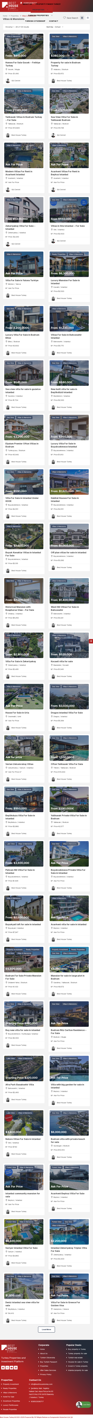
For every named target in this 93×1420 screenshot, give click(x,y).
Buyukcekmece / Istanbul (63, 450)
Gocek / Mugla (14, 69)
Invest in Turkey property (78, 1366)
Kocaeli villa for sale (62, 661)
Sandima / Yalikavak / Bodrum (65, 982)
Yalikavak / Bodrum (15, 124)
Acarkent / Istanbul (15, 178)
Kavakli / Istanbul (60, 287)
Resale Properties (10, 1409)
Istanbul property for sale (78, 1370)
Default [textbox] (57, 27)
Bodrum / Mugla (60, 1037)
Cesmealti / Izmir (14, 716)
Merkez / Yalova (14, 284)
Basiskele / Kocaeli (61, 665)
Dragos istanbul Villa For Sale (67, 712)
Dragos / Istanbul (60, 716)
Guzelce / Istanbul (15, 396)
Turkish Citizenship (35, 21)
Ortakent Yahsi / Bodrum (17, 982)
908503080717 (37, 1401)
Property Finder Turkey (48, 4)
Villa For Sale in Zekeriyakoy (20, 661)
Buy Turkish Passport (48, 1362)
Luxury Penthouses (10, 1405)
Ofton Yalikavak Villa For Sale (67, 764)
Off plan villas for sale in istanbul (68, 552)
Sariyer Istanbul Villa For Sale (21, 1248)
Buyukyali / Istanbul (16, 928)
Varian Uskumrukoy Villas (19, 764)
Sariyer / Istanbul (15, 1252)
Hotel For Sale (8, 1397)
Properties (38, 10)
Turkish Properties (38, 15)
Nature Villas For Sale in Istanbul (23, 1139)
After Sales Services (48, 1370)
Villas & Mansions (13, 36)
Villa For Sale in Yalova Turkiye (21, 280)
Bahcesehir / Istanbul (62, 341)
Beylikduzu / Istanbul (16, 822)
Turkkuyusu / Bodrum (16, 450)
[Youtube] (11, 1367)
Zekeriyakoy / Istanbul (17, 233)
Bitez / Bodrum (14, 341)
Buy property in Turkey (77, 1349)
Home (5, 16)
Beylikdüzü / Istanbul (62, 396)
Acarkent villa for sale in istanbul (69, 924)
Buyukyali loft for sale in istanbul (23, 924)
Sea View (55, 36)
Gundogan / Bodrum (62, 1146)
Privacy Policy (45, 1374)
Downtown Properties (11, 1401)
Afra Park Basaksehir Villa (19, 1084)
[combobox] (59, 27)
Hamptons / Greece (61, 1309)
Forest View (11, 738)
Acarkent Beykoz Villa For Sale (67, 1193)
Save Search (72, 18)
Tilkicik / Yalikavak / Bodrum (65, 768)
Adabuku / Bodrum (61, 69)
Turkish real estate (75, 1358)
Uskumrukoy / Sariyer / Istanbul (20, 768)
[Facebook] (3, 1367)
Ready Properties (59, 254)
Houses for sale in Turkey (78, 1362)
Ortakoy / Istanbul (15, 614)
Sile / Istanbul (59, 230)
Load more (46, 1329)
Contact (53, 21)
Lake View (11, 844)
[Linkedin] (16, 1367)
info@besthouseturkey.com (41, 1384)
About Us (27, 4)
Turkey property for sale (77, 1353)
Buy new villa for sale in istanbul (22, 1030)
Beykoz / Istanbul (60, 928)
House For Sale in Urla (17, 712)
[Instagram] (7, 1367)
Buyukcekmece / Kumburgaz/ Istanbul (23, 1034)
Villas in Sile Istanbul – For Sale (68, 226)
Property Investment (14, 949)
